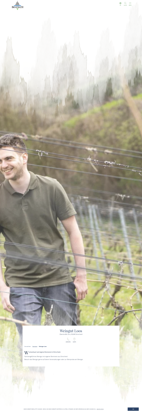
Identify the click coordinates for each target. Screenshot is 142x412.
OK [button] (133, 409)
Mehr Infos (100, 409)
